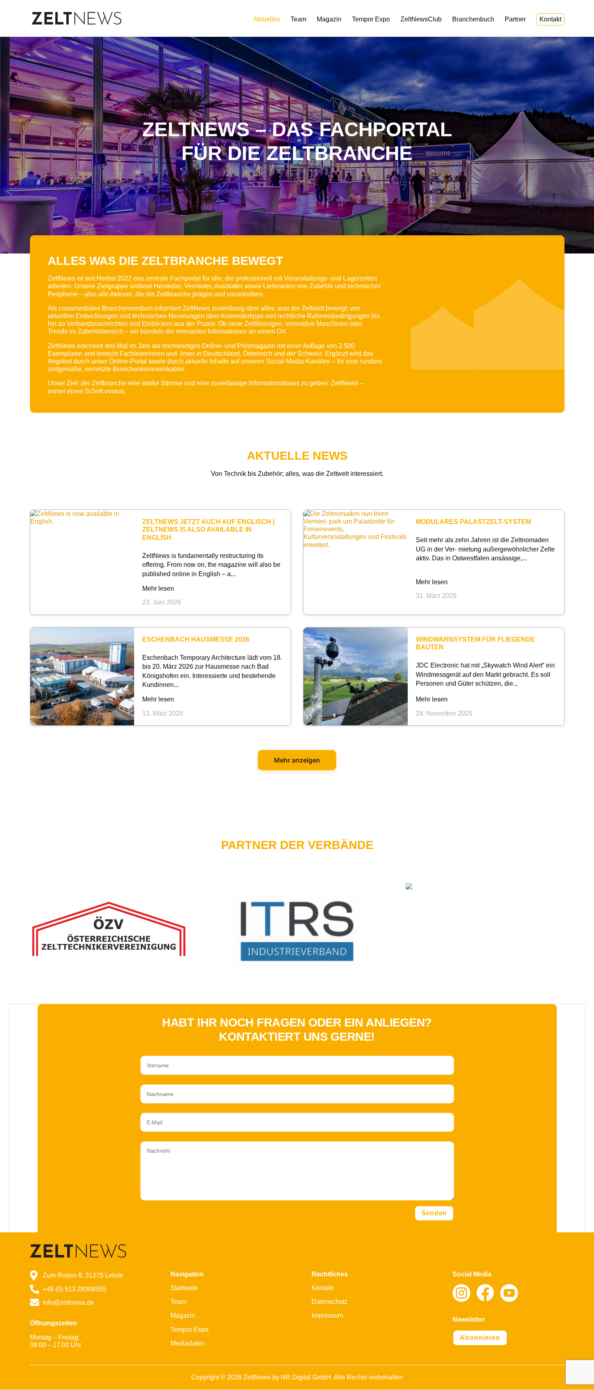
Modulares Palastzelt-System (473, 521)
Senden (434, 1213)
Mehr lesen (158, 588)
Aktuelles (266, 20)
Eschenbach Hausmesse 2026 (195, 639)
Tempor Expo (371, 20)
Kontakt (550, 19)
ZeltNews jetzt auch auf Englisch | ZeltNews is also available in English (208, 529)
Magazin (329, 20)
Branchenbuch (473, 20)
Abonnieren (480, 1337)
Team (298, 20)
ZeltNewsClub (421, 20)
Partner (515, 20)
